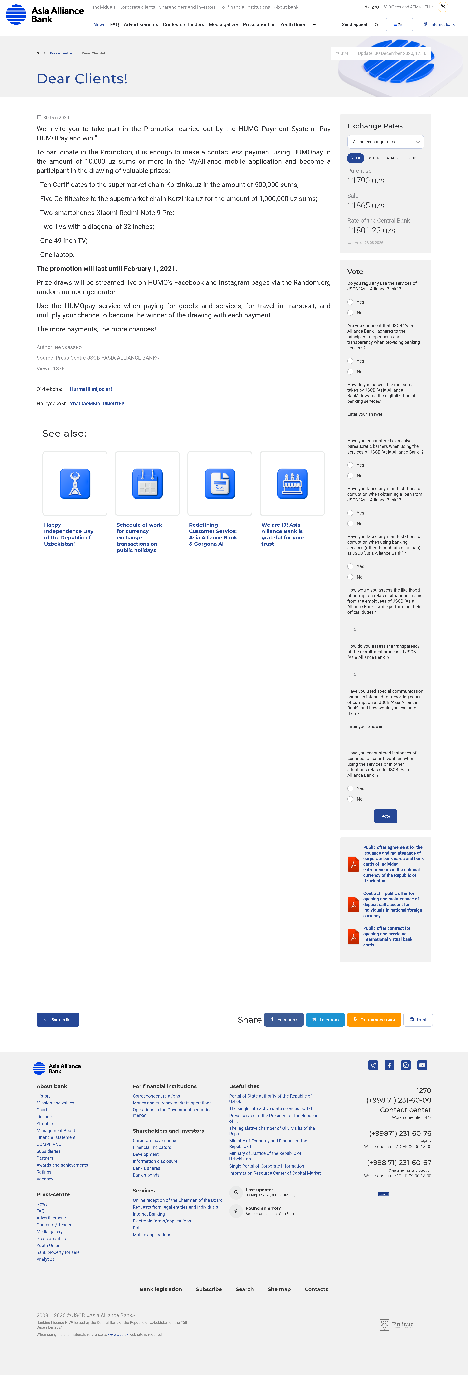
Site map (279, 1289)
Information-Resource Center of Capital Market (275, 1173)
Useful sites (244, 1086)
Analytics (45, 1259)
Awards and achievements (62, 1165)
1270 (424, 1090)
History (44, 1096)
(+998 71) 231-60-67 (399, 1162)
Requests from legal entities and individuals (175, 1207)
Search (245, 1289)
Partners (45, 1158)
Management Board (56, 1130)
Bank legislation (161, 1289)
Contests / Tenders (183, 24)
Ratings (44, 1172)
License (44, 1116)
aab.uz (45, 17)
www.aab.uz (118, 1334)
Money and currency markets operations (172, 1103)
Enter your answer (364, 414)
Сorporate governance (154, 1140)
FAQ (114, 24)
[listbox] (385, 142)
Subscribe (209, 1289)
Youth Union (293, 24)
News (99, 24)
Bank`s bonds (146, 1175)
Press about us (259, 24)
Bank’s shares (146, 1168)
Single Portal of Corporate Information (266, 1166)
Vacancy (45, 1179)
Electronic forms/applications (162, 1221)
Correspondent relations (156, 1096)
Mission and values (55, 1103)
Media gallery (223, 24)
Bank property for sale (58, 1252)
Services (144, 1191)
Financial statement (56, 1137)
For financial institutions (165, 1086)
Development (146, 1154)
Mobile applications (152, 1234)
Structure (45, 1123)
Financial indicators (152, 1147)
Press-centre (60, 53)
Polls (138, 1228)
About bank (52, 1086)
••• (315, 24)
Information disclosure (155, 1161)
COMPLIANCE (50, 1144)
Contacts (316, 1289)
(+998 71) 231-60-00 (398, 1100)
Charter (44, 1109)
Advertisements (141, 24)
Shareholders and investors (168, 1131)
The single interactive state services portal (270, 1108)
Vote (386, 816)
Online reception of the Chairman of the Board (178, 1200)
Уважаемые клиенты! (97, 403)
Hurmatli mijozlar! (91, 389)
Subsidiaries (49, 1151)
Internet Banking (149, 1214)
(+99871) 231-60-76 (400, 1133)
